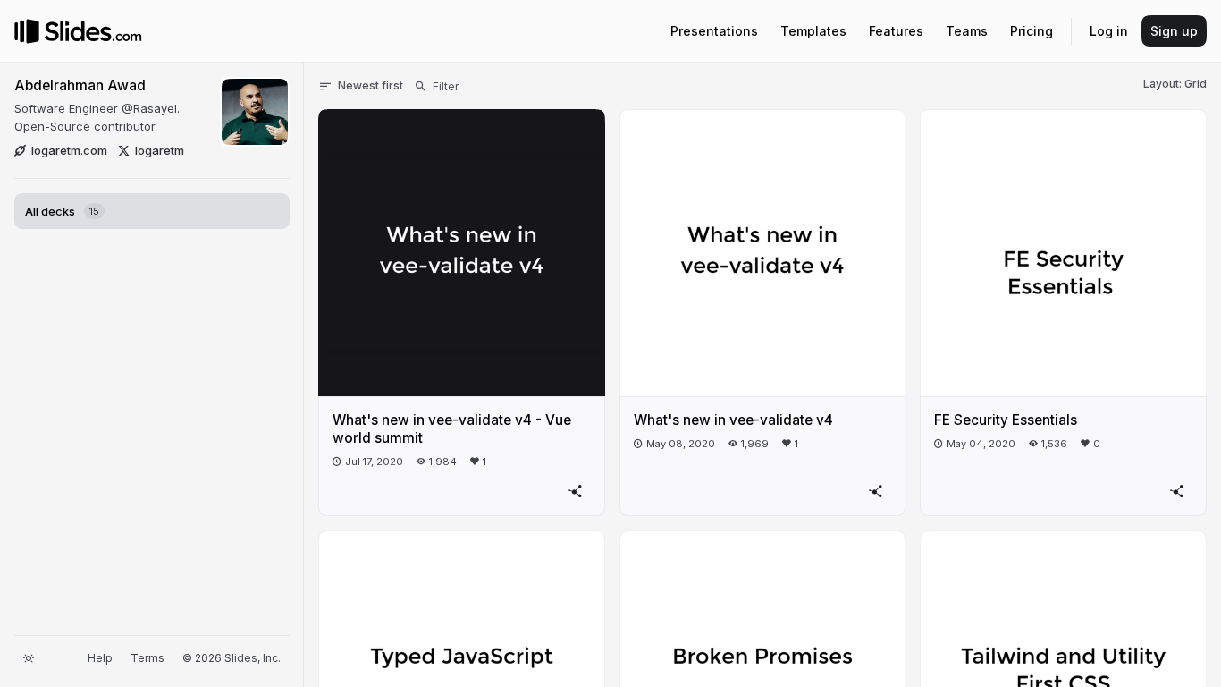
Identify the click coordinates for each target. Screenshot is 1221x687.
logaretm (159, 150)
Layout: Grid (1175, 83)
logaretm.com (69, 150)
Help (100, 658)
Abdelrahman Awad (80, 85)
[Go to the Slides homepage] (27, 31)
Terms (147, 658)
